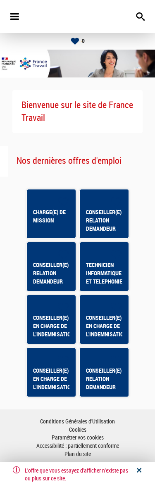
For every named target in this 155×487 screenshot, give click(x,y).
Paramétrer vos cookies (78, 437)
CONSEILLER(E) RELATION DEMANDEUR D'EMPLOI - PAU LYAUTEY (51, 281)
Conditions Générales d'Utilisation (77, 421)
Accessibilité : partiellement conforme (77, 445)
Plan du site (77, 454)
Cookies (77, 429)
